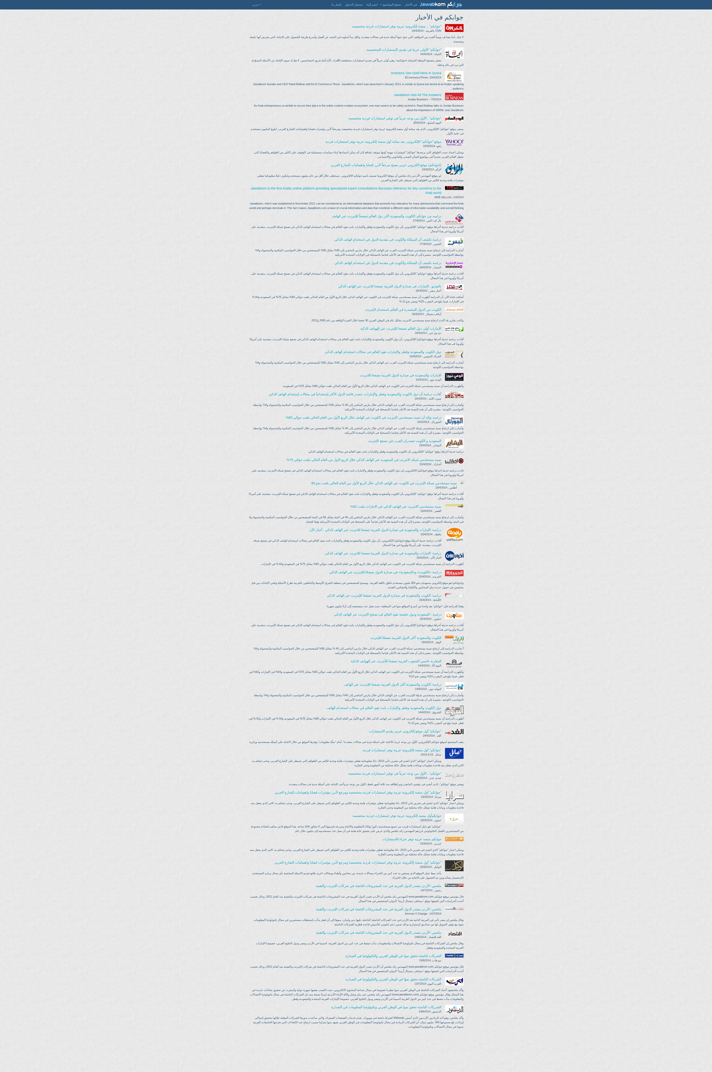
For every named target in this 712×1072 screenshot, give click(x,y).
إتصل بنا (336, 4)
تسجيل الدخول (354, 4)
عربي (255, 4)
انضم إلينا (372, 4)
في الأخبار (411, 4)
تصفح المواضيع (392, 4)
